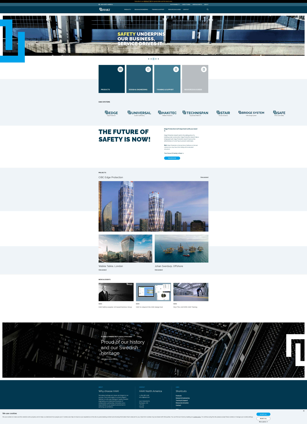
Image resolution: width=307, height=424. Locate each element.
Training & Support (182, 400)
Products (179, 395)
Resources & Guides (182, 403)
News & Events (197, 4)
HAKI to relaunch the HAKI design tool (149, 307)
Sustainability (175, 4)
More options (262, 421)
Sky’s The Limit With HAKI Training (185, 307)
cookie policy (197, 417)
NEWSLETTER (148, 1)
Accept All (263, 414)
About (206, 4)
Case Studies (186, 4)
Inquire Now (172, 158)
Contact (178, 405)
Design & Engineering (183, 398)
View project (204, 177)
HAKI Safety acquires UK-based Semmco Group (115, 307)
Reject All (263, 418)
